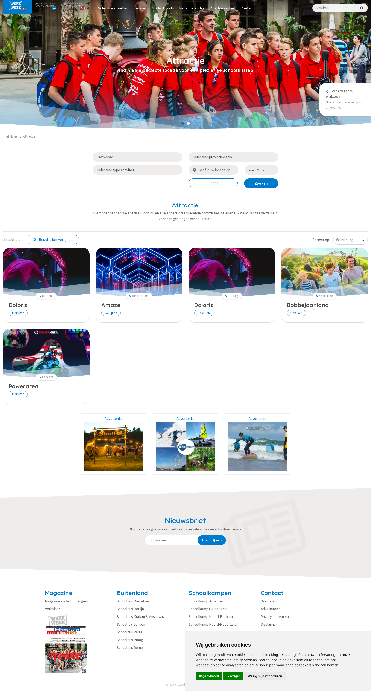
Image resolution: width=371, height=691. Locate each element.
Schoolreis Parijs (129, 632)
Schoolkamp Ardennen (206, 601)
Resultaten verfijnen (55, 239)
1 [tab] (182, 123)
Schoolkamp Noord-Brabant (211, 617)
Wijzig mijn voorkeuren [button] (265, 676)
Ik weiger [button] (233, 676)
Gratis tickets (163, 8)
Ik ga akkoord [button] (209, 676)
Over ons (267, 601)
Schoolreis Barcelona (133, 601)
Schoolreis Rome (130, 647)
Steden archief (223, 8)
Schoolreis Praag (130, 640)
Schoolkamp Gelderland (208, 609)
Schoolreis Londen (131, 624)
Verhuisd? (52, 609)
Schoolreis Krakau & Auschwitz (141, 617)
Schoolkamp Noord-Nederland (213, 624)
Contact (247, 8)
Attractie (29, 136)
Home (13, 136)
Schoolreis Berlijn (130, 609)
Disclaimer (269, 624)
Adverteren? (270, 609)
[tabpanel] (185, 64)
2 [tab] (188, 123)
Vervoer (140, 8)
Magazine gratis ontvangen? (66, 601)
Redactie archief (192, 8)
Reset (213, 183)
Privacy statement (275, 617)
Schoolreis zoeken (113, 8)
